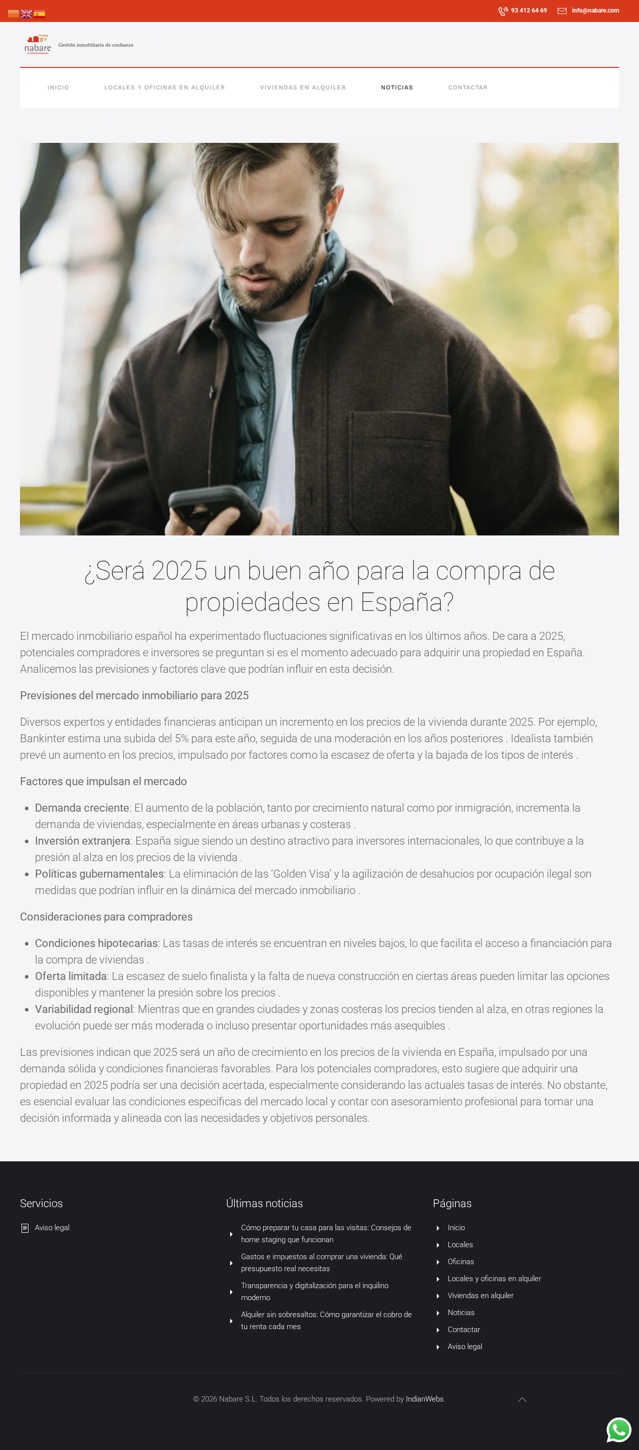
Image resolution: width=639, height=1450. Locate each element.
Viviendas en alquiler (303, 87)
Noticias (397, 87)
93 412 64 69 (529, 10)
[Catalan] (13, 13)
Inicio (58, 87)
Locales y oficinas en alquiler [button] (164, 87)
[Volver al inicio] (82, 44)
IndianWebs (425, 1399)
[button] (522, 1400)
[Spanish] (39, 13)
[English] (26, 13)
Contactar (468, 87)
